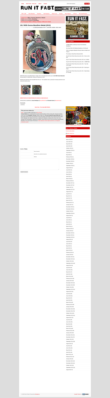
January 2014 (69, 280)
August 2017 (68, 191)
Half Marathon (46, 13)
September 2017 (69, 189)
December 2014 (69, 256)
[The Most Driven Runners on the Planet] (37, 10)
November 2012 (69, 311)
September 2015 (69, 237)
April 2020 (68, 146)
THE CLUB (23, 13)
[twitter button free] (70, 133)
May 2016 (68, 222)
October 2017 (69, 187)
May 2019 (68, 154)
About (39, 3)
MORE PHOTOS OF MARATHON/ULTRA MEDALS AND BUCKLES (34, 98)
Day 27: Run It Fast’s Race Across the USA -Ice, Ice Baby (77, 59)
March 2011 (68, 354)
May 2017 (68, 196)
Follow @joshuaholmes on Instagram (52, 120)
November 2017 (69, 185)
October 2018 (69, 163)
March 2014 (68, 276)
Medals (43, 17)
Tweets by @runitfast (70, 131)
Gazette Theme (77, 394)
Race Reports (68, 13)
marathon (53, 27)
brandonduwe (58, 100)
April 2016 (68, 224)
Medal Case (54, 13)
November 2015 (69, 235)
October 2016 (69, 211)
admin (22, 112)
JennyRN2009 (43, 100)
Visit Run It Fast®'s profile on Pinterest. (73, 125)
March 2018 (68, 178)
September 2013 (69, 289)
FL (45, 27)
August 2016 (68, 215)
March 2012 (68, 328)
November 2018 (69, 161)
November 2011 (69, 337)
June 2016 (68, 219)
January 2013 (69, 306)
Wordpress (37, 394)
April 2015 (68, 248)
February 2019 (69, 156)
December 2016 (69, 206)
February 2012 (69, 330)
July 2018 (68, 169)
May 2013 (68, 298)
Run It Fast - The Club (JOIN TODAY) (42, 107)
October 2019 (69, 148)
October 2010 (69, 365)
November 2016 (69, 209)
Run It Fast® (39, 112)
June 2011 (68, 348)
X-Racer (75, 13)
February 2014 (69, 278)
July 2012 (68, 319)
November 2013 (69, 285)
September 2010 (69, 367)
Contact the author (25, 122)
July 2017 (68, 193)
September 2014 (69, 263)
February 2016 (69, 228)
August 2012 (68, 317)
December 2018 (69, 159)
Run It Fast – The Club (31, 3)
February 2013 (69, 304)
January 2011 (69, 358)
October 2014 (69, 261)
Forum (45, 3)
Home (22, 3)
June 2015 (68, 243)
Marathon (39, 13)
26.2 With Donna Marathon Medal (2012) (35, 25)
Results (61, 13)
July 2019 (68, 152)
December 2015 (69, 232)
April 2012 (68, 326)
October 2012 (69, 313)
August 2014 (68, 265)
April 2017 (68, 198)
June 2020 (68, 141)
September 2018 (69, 165)
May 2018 (68, 174)
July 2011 (68, 345)
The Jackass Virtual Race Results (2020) (74, 53)
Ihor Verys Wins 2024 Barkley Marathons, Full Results (77, 48)
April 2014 (68, 274)
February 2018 (69, 180)
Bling (29, 17)
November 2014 (69, 258)
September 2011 (69, 341)
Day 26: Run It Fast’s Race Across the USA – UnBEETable (78, 61)
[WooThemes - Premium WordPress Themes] (85, 394)
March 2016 (68, 226)
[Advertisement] (42, 136)
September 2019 (69, 150)
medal (57, 27)
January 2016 (69, 230)
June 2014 (68, 269)
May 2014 (68, 272)
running (59, 27)
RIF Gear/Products (83, 13)
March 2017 (68, 200)
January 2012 (69, 332)
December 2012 (69, 308)
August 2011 (68, 343)
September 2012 (69, 315)
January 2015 (69, 254)
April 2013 (68, 300)
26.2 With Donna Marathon (38, 27)
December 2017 (69, 183)
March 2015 (68, 250)
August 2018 (68, 167)
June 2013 (68, 295)
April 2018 (68, 176)
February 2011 (69, 356)
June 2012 (68, 321)
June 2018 (68, 172)
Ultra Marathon (31, 13)
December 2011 (69, 334)
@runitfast (34, 19)
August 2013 (68, 291)
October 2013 (69, 287)
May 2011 (68, 350)
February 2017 (69, 202)
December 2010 (69, 361)
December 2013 (69, 282)
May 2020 (68, 143)
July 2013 (68, 293)
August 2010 (68, 369)
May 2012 (68, 324)
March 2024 (68, 139)
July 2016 (68, 217)
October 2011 (69, 339)
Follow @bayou (41, 120)
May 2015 (68, 245)
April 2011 (68, 352)
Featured (33, 17)
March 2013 (68, 302)
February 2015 (69, 252)
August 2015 (68, 239)
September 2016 (69, 213)
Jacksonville (49, 27)
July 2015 (68, 241)
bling (44, 27)
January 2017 (69, 204)
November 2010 (69, 363)
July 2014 (68, 267)
